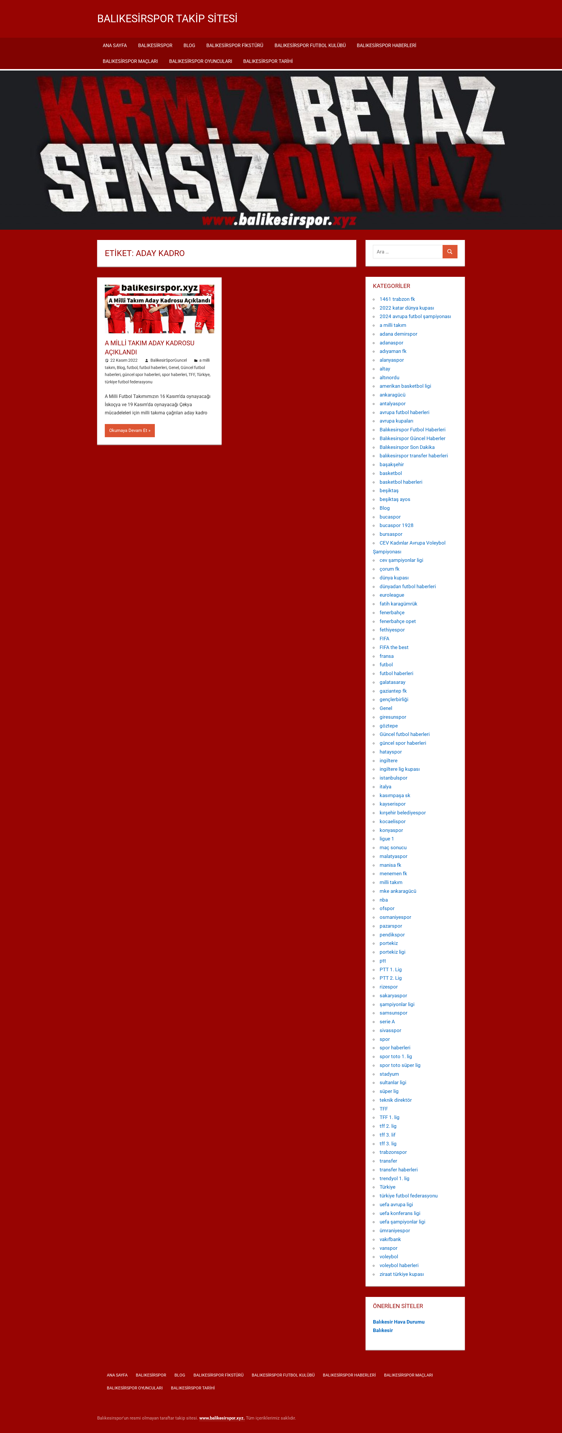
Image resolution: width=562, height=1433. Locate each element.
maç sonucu (393, 847)
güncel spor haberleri (141, 374)
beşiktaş (389, 490)
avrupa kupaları (396, 421)
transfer (388, 1161)
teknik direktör (396, 1100)
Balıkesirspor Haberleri (386, 45)
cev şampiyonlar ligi (401, 560)
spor (385, 1039)
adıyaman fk (393, 351)
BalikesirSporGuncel (168, 360)
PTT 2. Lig (391, 978)
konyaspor (391, 830)
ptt (383, 961)
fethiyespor (392, 630)
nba (384, 900)
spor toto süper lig (400, 1065)
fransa (387, 656)
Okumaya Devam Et (128, 430)
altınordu (389, 377)
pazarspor (391, 926)
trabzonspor (393, 1152)
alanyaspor (392, 360)
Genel (174, 367)
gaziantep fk (393, 691)
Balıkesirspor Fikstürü (234, 45)
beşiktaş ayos (395, 499)
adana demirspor (398, 334)
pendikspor (392, 935)
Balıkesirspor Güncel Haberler (413, 438)
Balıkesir (383, 1330)
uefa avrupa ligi (396, 1204)
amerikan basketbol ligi (405, 386)
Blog (189, 45)
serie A (387, 1021)
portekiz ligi (392, 952)
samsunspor (393, 1013)
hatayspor (391, 752)
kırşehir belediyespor (403, 813)
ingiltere (388, 760)
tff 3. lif (387, 1135)
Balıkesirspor (155, 45)
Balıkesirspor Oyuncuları (200, 61)
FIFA (384, 638)
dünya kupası (394, 578)
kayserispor (393, 804)
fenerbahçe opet (398, 621)
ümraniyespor (395, 1230)
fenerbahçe (392, 612)
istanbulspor (393, 778)
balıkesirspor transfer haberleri (414, 456)
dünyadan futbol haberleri (408, 586)
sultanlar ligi (393, 1082)
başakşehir (392, 464)
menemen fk (393, 873)
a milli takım (393, 325)
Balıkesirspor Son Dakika (407, 447)
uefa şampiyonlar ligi (402, 1222)
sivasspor (390, 1030)
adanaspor (391, 343)
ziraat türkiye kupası (402, 1274)
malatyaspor (393, 856)
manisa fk (390, 865)
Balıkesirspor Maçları (130, 61)
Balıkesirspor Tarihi (268, 61)
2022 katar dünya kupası (407, 308)
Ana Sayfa (115, 45)
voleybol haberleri (399, 1265)
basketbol (391, 473)
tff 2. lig (388, 1126)
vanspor (388, 1248)
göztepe (389, 726)
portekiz (389, 943)
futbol (132, 367)
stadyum (389, 1074)
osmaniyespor (395, 917)
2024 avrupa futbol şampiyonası (415, 316)
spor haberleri (174, 374)
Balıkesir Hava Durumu (399, 1322)
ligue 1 (387, 839)
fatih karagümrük (398, 604)
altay (385, 369)
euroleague (392, 595)
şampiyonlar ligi (397, 1004)
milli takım (391, 882)
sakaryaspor (393, 995)
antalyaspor (393, 403)
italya (385, 787)
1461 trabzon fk (397, 299)
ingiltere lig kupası (400, 769)
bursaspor (391, 534)
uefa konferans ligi (400, 1213)
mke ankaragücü (398, 891)
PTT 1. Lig (391, 969)
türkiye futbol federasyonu (129, 382)
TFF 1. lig (390, 1117)
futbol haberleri (153, 367)
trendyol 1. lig (394, 1178)
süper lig (389, 1091)
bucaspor (390, 517)
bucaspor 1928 (397, 525)
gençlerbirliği (394, 699)
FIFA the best (394, 647)
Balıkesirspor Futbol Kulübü (310, 45)
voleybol (389, 1256)
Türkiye (203, 374)
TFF (192, 374)
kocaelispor (393, 821)
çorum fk (390, 569)
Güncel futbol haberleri (405, 734)
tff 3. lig (388, 1144)
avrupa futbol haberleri (404, 412)
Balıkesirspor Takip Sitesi (167, 19)
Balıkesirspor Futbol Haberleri (413, 430)
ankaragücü (392, 395)
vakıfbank (390, 1239)
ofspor (387, 908)
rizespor (389, 987)
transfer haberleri (399, 1170)
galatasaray (392, 682)
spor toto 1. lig (396, 1056)
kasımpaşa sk (395, 795)
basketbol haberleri (401, 482)
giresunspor (393, 717)
